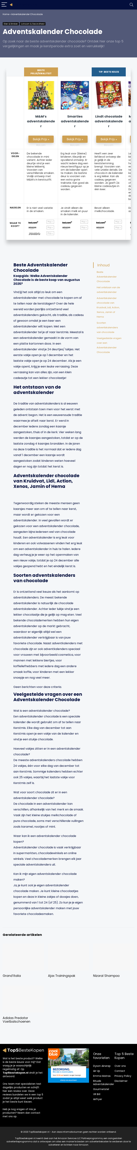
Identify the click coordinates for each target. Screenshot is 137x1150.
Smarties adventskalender (75, 121)
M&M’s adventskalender (41, 121)
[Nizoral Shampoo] (113, 946)
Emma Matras (102, 1076)
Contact (120, 1071)
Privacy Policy (123, 1076)
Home (6, 14)
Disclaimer (121, 1081)
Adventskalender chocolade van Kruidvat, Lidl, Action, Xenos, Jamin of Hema (108, 307)
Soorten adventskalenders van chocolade (107, 327)
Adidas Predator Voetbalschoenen (16, 1020)
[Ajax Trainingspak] (68, 946)
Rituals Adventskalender (103, 1082)
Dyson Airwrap (102, 1066)
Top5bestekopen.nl (15, 1073)
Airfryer (97, 1099)
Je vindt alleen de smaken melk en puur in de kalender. (74, 211)
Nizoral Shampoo (106, 976)
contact (35, 1113)
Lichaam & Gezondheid (32, 23)
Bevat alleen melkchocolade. (105, 209)
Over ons (120, 1066)
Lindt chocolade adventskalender (109, 121)
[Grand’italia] (23, 946)
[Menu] (4, 4)
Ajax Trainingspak (61, 976)
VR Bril (96, 1094)
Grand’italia (12, 976)
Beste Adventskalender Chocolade (107, 276)
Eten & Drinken (11, 23)
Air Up (96, 1071)
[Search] (131, 4)
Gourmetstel (101, 1089)
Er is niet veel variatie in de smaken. (40, 209)
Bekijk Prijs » (41, 139)
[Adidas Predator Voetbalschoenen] (23, 988)
